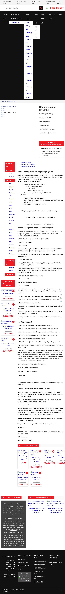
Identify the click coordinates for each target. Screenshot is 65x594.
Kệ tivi (35, 35)
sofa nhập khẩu (10, 208)
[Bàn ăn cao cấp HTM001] (8, 106)
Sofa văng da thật (29, 54)
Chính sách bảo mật (21, 2)
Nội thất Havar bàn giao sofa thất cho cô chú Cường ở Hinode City (55, 510)
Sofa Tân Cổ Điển (12, 249)
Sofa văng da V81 (8, 293)
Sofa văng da (29, 75)
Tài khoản (60, 2)
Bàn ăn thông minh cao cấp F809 (23, 458)
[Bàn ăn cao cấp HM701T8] (23, 473)
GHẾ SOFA (28, 17)
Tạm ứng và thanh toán (40, 578)
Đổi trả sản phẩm (40, 582)
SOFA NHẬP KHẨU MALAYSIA (16, 17)
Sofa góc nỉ (28, 81)
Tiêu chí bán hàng (24, 563)
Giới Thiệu (24, 559)
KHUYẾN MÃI (52, 17)
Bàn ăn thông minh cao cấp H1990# (36, 460)
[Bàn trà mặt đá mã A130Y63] (8, 305)
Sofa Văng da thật (11, 229)
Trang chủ (4, 101)
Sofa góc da (28, 68)
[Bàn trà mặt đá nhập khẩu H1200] (8, 322)
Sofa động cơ (15, 22)
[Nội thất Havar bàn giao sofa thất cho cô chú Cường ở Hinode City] (55, 504)
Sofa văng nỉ (29, 88)
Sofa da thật (28, 41)
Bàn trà (36, 28)
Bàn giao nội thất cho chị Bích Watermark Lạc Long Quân (37, 510)
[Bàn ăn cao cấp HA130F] (36, 473)
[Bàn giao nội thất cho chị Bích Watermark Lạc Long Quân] (36, 504)
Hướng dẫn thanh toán (51, 2)
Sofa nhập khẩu (29, 34)
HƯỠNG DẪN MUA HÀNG (28, 167)
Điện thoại (62, 295)
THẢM (60, 14)
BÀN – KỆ (36, 19)
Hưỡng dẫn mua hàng (40, 561)
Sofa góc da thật (28, 48)
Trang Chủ (5, 17)
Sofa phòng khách (28, 26)
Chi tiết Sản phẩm (26, 162)
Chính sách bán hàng (7, 2)
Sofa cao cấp (28, 61)
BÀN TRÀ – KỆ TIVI (10, 262)
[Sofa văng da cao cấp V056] (8, 340)
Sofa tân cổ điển (28, 95)
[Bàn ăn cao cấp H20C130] (49, 452)
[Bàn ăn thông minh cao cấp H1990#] (36, 453)
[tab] (42, 163)
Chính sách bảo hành (36, 2)
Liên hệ (62, 292)
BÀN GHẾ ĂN (42, 19)
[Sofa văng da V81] (8, 291)
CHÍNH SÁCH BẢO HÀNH (28, 165)
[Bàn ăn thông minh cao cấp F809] (23, 452)
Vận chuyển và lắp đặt (40, 572)
